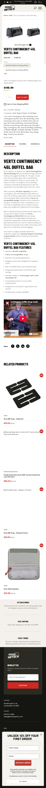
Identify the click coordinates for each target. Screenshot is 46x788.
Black (23, 132)
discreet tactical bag (11, 125)
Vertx (11, 132)
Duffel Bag (38, 128)
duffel (6, 132)
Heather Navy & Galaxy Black (17, 70)
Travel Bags (32, 113)
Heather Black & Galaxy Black (17, 65)
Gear (10, 15)
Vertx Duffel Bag (27, 128)
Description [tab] (9, 144)
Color (6, 62)
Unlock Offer (23, 763)
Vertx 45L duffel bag (26, 119)
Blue (27, 132)
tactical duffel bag (31, 123)
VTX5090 (35, 130)
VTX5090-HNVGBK (24, 130)
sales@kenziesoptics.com (13, 717)
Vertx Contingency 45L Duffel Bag (20, 116)
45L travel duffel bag (15, 123)
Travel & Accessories (16, 134)
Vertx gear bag (25, 125)
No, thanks (23, 781)
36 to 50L (17, 132)
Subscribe (23, 685)
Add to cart (22, 97)
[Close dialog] (41, 734)
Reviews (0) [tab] (35, 144)
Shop (5, 728)
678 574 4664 (9, 714)
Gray (31, 132)
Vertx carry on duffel (19, 121)
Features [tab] (22, 144)
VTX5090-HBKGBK (10, 130)
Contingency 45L (13, 128)
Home (6, 15)
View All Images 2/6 (21, 45)
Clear (5, 73)
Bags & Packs (22, 113)
